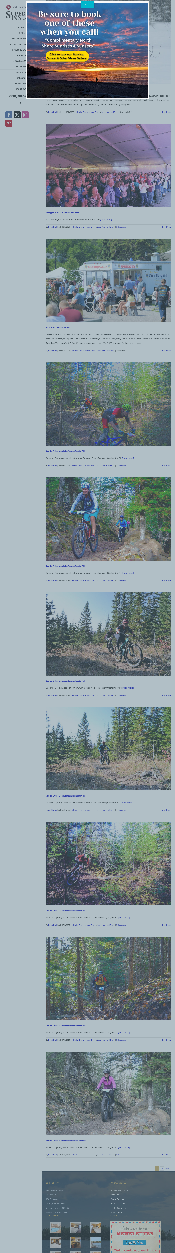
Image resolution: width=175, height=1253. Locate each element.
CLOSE (87, 4)
